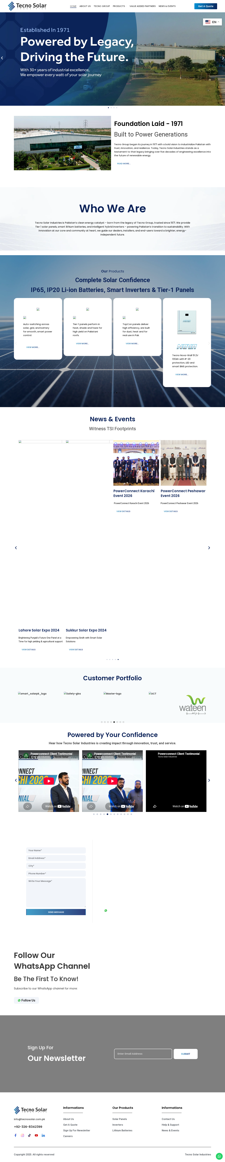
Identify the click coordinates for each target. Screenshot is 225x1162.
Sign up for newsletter (76, 1130)
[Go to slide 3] (108, 722)
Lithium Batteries (122, 1130)
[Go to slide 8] (123, 722)
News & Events (170, 1130)
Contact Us (168, 1119)
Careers (68, 1136)
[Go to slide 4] (111, 722)
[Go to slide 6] (117, 722)
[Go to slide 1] (102, 722)
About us (68, 1119)
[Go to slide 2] (105, 722)
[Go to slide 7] (120, 722)
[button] (2, 58)
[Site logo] (27, 6)
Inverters (117, 1124)
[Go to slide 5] (114, 722)
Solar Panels (119, 1119)
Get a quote (70, 1124)
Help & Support (170, 1124)
